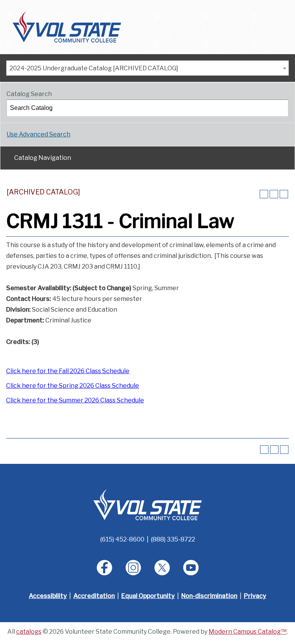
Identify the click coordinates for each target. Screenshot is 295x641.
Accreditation (94, 595)
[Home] (66, 26)
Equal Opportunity (148, 595)
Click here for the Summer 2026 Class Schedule (75, 400)
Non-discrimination (209, 595)
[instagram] (133, 567)
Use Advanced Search (38, 134)
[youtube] (191, 567)
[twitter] (162, 567)
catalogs (28, 631)
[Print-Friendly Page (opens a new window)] (274, 194)
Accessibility (48, 595)
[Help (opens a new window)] (284, 194)
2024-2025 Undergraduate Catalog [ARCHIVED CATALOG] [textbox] (94, 68)
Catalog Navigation (42, 157)
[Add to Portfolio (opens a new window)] (264, 194)
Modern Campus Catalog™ (248, 631)
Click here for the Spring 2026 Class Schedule (72, 385)
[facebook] (104, 567)
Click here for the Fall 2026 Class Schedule (67, 371)
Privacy (255, 595)
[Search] (280, 108)
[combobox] (147, 68)
